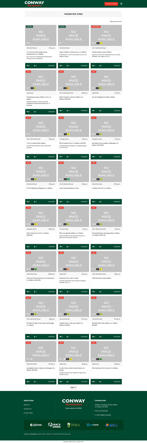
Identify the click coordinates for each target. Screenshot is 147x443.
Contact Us (27, 409)
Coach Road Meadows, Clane (69, 188)
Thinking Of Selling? (111, 4)
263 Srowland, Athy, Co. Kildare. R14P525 (72, 143)
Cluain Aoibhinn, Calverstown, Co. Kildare (72, 52)
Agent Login (67, 434)
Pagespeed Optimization (69, 441)
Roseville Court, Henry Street (68, 278)
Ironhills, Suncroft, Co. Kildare (101, 188)
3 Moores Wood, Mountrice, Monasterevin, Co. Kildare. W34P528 (40, 279)
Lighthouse (81, 441)
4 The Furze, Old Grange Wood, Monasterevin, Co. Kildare (37, 53)
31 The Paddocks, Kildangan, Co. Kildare (39, 188)
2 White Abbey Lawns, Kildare (101, 52)
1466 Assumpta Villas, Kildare (101, 278)
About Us (27, 405)
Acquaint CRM (41, 434)
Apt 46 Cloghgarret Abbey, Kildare (103, 97)
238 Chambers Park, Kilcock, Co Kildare (105, 368)
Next (72, 387)
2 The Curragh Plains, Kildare (36, 143)
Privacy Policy (28, 413)
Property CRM (56, 434)
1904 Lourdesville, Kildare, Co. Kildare (71, 233)
